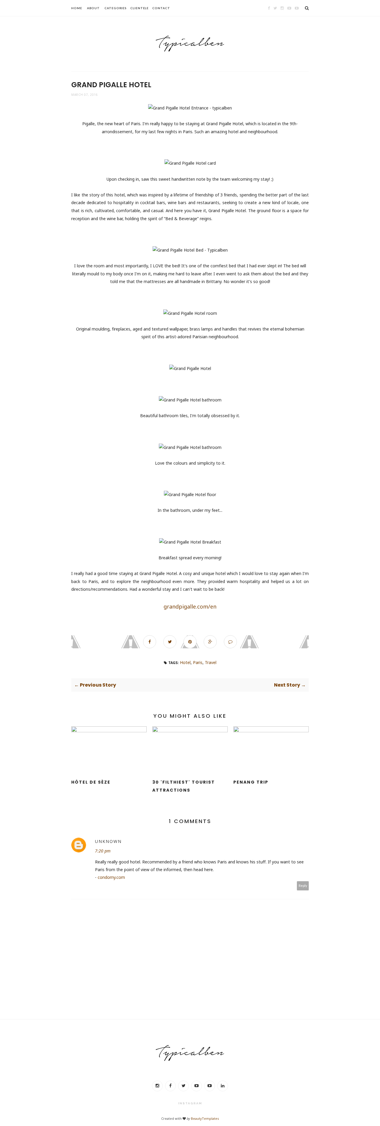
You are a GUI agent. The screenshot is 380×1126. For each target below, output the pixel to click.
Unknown (108, 841)
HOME (76, 8)
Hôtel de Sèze (90, 782)
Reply (303, 885)
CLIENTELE (139, 8)
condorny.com (111, 877)
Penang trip (250, 782)
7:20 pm (102, 851)
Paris (197, 662)
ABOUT (93, 8)
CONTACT (161, 8)
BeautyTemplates (205, 1118)
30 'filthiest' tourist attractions (183, 786)
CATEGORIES (115, 8)
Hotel (185, 662)
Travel (210, 662)
